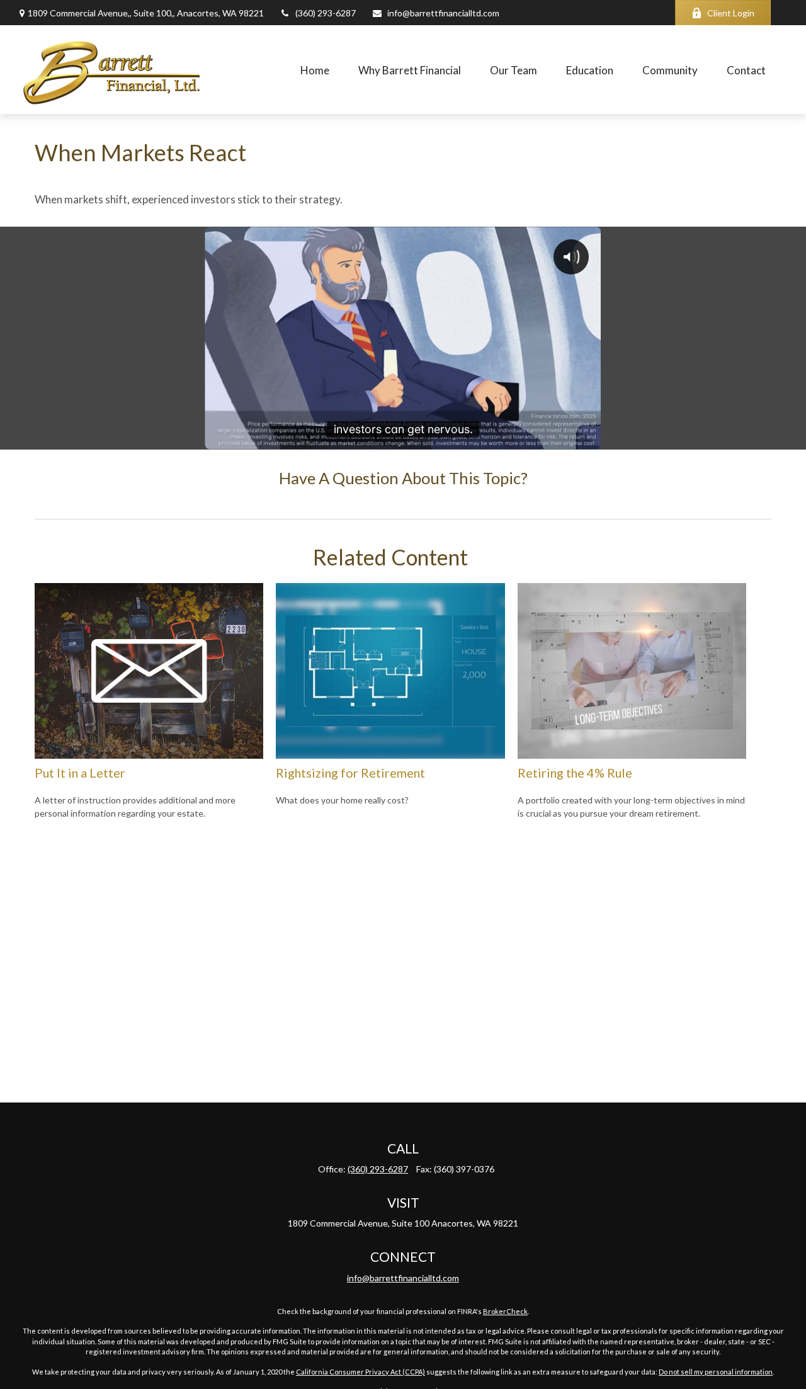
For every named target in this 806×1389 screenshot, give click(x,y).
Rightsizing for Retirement (350, 772)
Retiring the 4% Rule (575, 772)
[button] (314, 69)
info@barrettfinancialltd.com (443, 13)
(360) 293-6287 (325, 13)
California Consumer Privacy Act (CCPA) (360, 1372)
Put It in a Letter (80, 772)
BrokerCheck (505, 1311)
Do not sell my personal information (716, 1372)
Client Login (730, 13)
